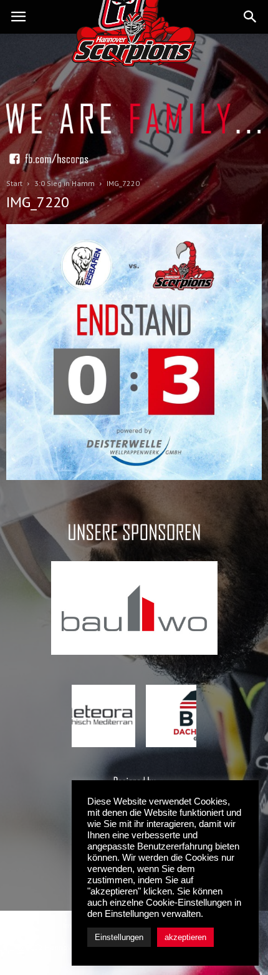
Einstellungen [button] (119, 937)
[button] (250, 17)
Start (14, 183)
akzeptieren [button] (185, 937)
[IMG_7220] (134, 477)
